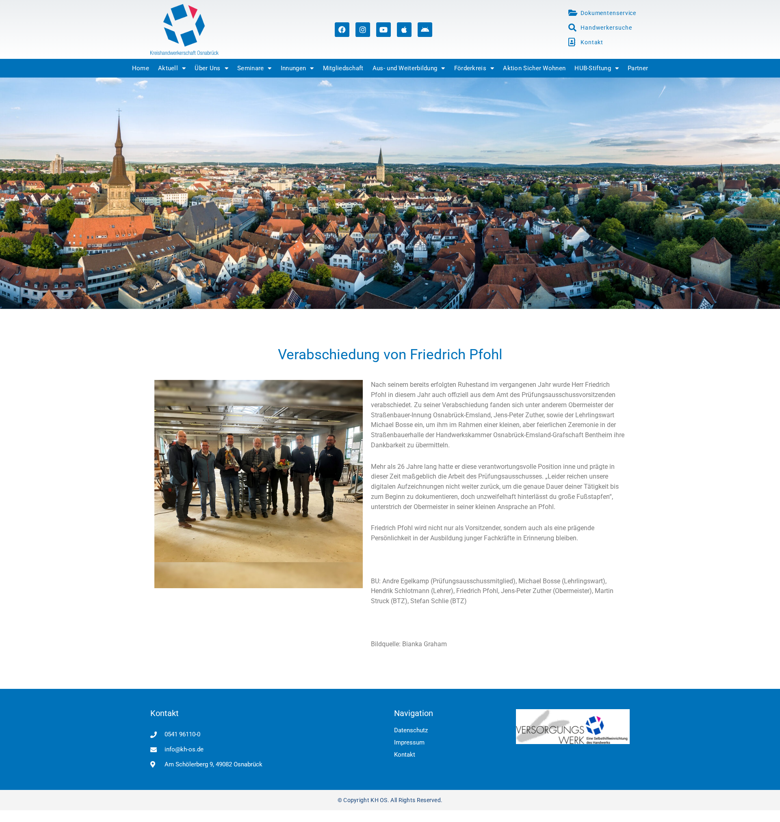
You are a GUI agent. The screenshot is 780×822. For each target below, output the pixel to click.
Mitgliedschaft (343, 68)
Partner (638, 68)
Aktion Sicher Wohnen (534, 68)
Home (140, 68)
